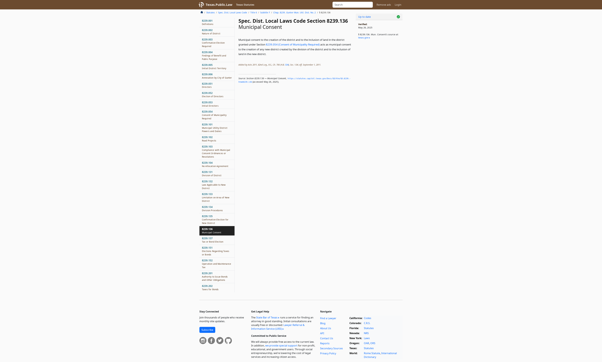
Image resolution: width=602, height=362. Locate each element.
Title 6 (253, 12)
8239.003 (213, 43)
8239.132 (214, 185)
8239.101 (214, 128)
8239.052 (212, 94)
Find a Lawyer (328, 318)
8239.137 (212, 240)
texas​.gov (363, 37)
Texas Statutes (245, 4)
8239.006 (217, 76)
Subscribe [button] (207, 330)
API (322, 333)
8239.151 (215, 251)
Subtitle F (265, 12)
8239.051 (207, 85)
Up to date (364, 16)
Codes (367, 318)
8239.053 (210, 104)
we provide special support (281, 345)
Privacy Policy (328, 353)
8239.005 (214, 66)
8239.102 (209, 138)
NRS (366, 333)
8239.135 (215, 219)
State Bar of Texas (266, 317)
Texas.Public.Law (219, 5)
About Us (325, 328)
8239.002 (211, 31)
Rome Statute (372, 353)
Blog (322, 323)
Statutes (210, 12)
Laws (367, 338)
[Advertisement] (379, 93)
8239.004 (214, 55)
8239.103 (216, 151)
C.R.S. (367, 323)
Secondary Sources (331, 348)
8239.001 (207, 22)
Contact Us (326, 338)
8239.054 (214, 115)
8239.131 (211, 173)
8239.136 (211, 230)
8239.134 (212, 208)
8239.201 (215, 277)
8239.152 (216, 264)
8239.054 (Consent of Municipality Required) (293, 44)
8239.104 (215, 164)
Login (398, 4)
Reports (325, 343)
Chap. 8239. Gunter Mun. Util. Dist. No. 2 (294, 12)
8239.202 (210, 287)
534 (286, 64)
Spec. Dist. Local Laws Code (232, 12)
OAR (366, 343)
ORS (372, 343)
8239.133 (215, 197)
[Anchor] (268, 54)
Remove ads (384, 4)
